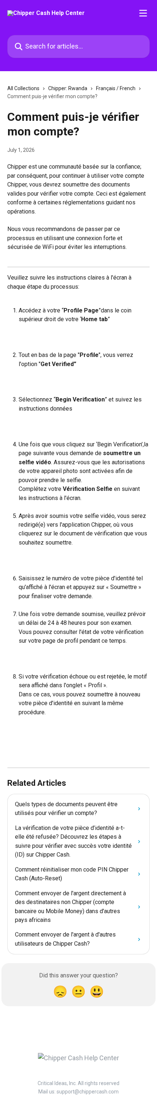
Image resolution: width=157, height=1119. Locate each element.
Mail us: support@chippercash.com (78, 1092)
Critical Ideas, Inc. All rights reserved (78, 1083)
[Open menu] (143, 13)
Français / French (115, 88)
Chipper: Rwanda (67, 88)
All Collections (23, 88)
